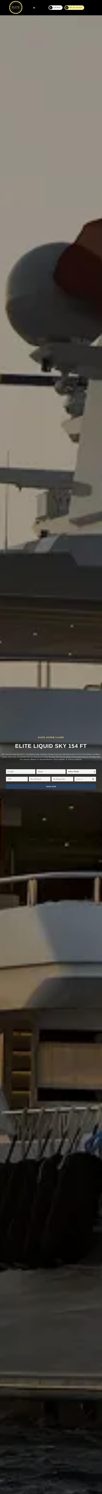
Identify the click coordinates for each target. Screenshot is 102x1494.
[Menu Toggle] (34, 8)
